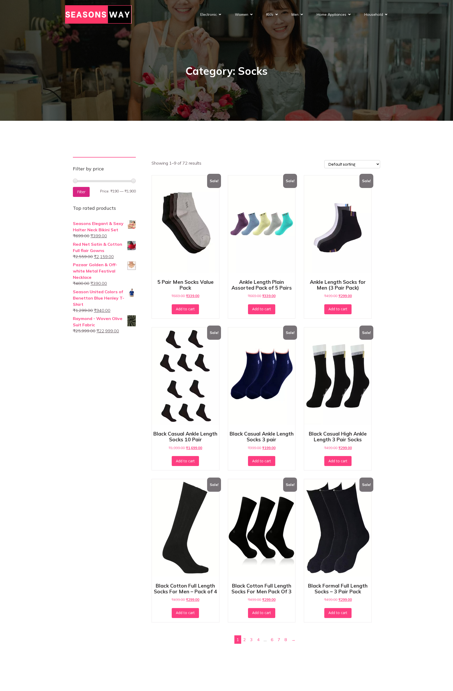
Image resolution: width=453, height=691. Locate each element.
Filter (81, 191)
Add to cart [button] (185, 308)
